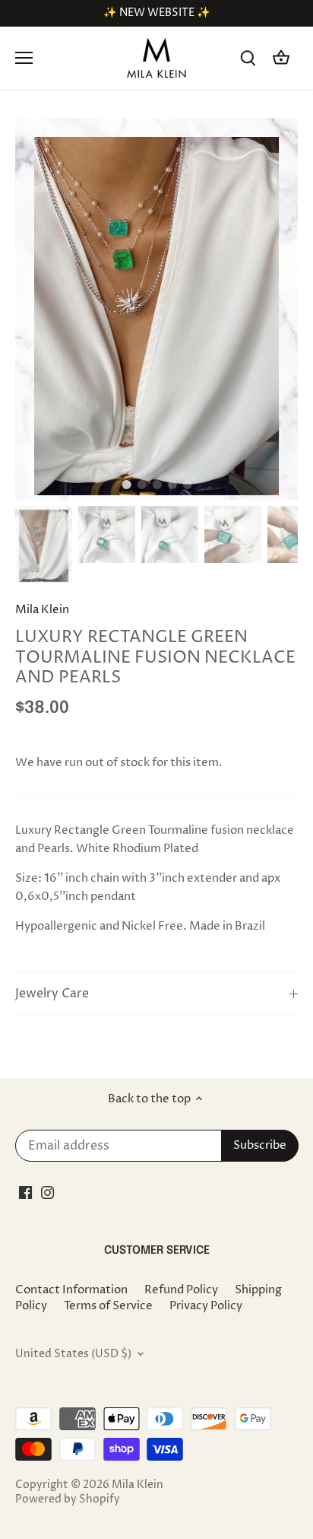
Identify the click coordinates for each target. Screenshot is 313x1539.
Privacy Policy (205, 1306)
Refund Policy (181, 1290)
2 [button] (141, 484)
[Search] (247, 58)
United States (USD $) (73, 1354)
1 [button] (126, 484)
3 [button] (156, 484)
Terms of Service (108, 1306)
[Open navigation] (24, 58)
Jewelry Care (52, 994)
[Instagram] (47, 1192)
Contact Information (71, 1290)
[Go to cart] (281, 58)
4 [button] (171, 484)
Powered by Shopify (67, 1499)
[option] (156, 309)
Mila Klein (42, 610)
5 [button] (186, 484)
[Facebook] (25, 1192)
